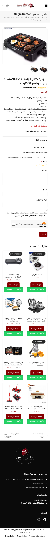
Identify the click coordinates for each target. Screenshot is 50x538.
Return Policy (10, 536)
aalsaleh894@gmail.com (35, 487)
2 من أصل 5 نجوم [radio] (44, 165)
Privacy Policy (22, 536)
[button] (46, 6)
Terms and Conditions (37, 536)
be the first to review (30, 88)
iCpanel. (22, 532)
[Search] (3, 5)
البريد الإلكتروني (41, 200)
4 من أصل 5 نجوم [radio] (40, 165)
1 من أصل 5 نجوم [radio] (46, 165)
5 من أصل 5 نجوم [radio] (37, 165)
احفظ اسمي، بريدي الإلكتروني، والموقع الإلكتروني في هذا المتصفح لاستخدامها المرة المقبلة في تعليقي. (27, 214)
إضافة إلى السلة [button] (36, 329)
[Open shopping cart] (6, 5)
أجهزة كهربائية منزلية (32, 131)
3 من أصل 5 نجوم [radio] (42, 165)
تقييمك (44, 162)
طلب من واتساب (35, 289)
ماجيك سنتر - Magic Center (32, 530)
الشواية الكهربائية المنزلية (40, 435)
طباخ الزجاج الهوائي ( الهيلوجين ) (15, 435)
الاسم (45, 189)
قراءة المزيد (36, 285)
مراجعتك (43, 170)
